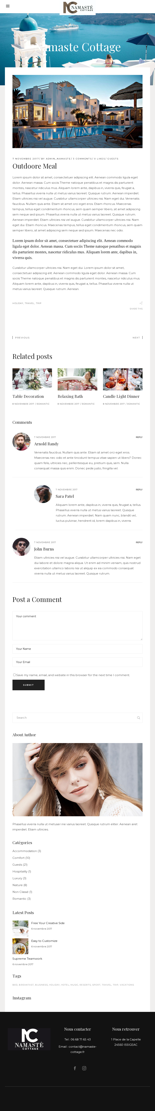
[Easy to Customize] (20, 946)
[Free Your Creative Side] (20, 928)
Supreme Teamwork (27, 958)
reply (139, 437)
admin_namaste (58, 158)
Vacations (127, 984)
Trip (39, 303)
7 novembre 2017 (25, 158)
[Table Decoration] (32, 379)
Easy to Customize (44, 941)
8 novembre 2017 (23, 404)
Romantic (43, 404)
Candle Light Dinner (121, 396)
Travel (29, 303)
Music (74, 984)
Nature (17, 885)
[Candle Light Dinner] (123, 379)
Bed (15, 984)
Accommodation (24, 851)
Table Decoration (28, 396)
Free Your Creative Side (48, 923)
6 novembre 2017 (41, 928)
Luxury (17, 878)
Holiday (17, 303)
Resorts (85, 984)
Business (41, 984)
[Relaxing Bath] (77, 379)
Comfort (18, 858)
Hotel (65, 984)
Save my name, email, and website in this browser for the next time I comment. (73, 675)
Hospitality (19, 871)
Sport (96, 984)
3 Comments (82, 158)
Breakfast (26, 984)
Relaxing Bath (70, 396)
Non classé (20, 892)
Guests (113, 158)
